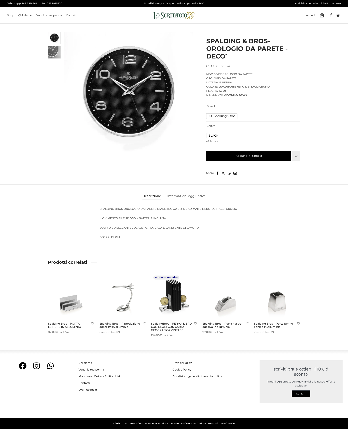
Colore (211, 126)
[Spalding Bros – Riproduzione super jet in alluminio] (123, 296)
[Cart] (322, 15)
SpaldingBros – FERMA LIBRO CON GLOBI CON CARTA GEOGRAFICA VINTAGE (171, 327)
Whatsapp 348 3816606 (22, 3)
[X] (223, 173)
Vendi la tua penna (49, 15)
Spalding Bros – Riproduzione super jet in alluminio (120, 325)
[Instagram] (338, 15)
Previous (68, 92)
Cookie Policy (182, 369)
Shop (10, 15)
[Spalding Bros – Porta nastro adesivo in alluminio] (225, 296)
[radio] (221, 116)
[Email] (235, 173)
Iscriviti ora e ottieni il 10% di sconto (318, 3)
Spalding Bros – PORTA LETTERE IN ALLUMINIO (64, 325)
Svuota (213, 141)
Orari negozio (87, 389)
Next (189, 92)
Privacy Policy (182, 363)
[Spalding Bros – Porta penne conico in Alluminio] (277, 296)
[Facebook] (330, 15)
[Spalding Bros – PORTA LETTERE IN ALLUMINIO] (71, 296)
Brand (211, 106)
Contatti (71, 15)
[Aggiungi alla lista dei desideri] (296, 156)
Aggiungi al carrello (249, 155)
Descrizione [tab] (151, 196)
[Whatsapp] (229, 173)
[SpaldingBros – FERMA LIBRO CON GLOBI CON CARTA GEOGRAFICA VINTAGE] (174, 296)
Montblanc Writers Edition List (99, 376)
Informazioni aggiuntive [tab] (186, 196)
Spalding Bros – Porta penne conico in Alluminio (273, 325)
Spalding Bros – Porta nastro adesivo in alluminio (222, 325)
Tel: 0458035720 (52, 3)
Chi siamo (25, 15)
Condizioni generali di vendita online (197, 376)
